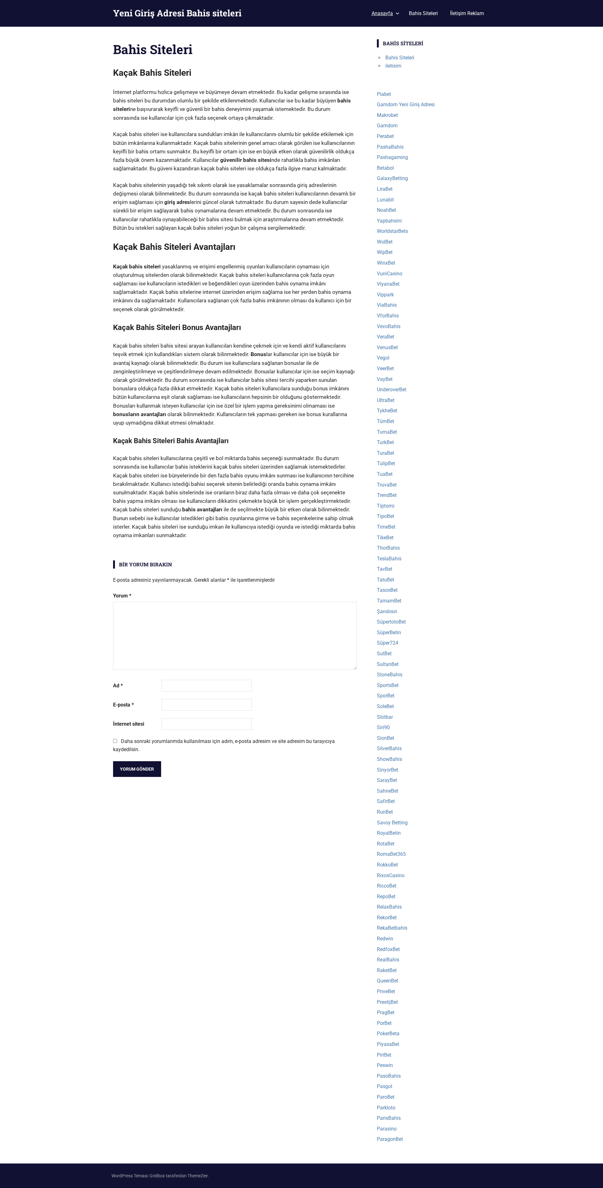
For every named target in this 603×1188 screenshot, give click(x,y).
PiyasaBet (388, 1044)
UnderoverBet (391, 390)
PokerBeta (388, 1034)
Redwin (385, 939)
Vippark (385, 295)
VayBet (385, 379)
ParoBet (385, 1097)
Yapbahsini (389, 221)
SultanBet (388, 664)
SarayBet (387, 780)
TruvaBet (387, 485)
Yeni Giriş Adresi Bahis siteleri (177, 13)
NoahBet (386, 210)
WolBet (385, 242)
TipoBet (385, 516)
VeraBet (385, 337)
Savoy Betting (392, 823)
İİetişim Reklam (467, 13)
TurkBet (385, 442)
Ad (118, 686)
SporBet (385, 696)
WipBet (385, 252)
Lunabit (385, 200)
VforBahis (388, 316)
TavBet (384, 569)
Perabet (385, 136)
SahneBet (387, 791)
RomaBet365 (391, 854)
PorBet (384, 1023)
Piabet (384, 94)
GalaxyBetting (392, 178)
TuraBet (385, 453)
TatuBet (385, 580)
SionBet (385, 738)
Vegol (383, 358)
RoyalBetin (389, 833)
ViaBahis (387, 305)
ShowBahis (389, 759)
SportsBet (388, 685)
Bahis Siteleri (423, 13)
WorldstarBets (392, 231)
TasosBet (387, 590)
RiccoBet (386, 886)
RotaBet (385, 844)
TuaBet (385, 474)
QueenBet (387, 981)
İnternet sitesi (128, 724)
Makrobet (387, 115)
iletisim (393, 66)
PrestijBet (387, 1002)
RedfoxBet (388, 949)
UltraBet (385, 400)
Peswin (385, 1065)
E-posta (123, 705)
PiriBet (384, 1055)
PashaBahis (390, 147)
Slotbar (385, 717)
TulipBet (386, 463)
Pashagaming (392, 157)
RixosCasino (391, 875)
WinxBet (386, 263)
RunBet (385, 812)
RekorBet (387, 918)
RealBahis (388, 960)
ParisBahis (389, 1118)
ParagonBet (390, 1139)
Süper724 (387, 643)
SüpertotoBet (391, 622)
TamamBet (389, 601)
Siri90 (383, 727)
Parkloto (386, 1108)
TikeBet (385, 538)
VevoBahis (388, 326)
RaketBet (387, 970)
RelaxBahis (389, 907)
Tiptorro (385, 506)
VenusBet (387, 347)
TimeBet (386, 527)
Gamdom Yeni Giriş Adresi (406, 104)
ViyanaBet (388, 284)
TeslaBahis (389, 559)
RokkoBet (387, 865)
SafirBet (386, 801)
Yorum (122, 596)
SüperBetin (389, 632)
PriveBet (386, 991)
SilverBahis (389, 748)
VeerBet (385, 368)
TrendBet (387, 495)
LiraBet (385, 189)
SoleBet (385, 706)
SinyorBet (387, 770)
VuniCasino (389, 274)
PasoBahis (389, 1076)
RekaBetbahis (392, 928)
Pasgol (384, 1086)
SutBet (384, 654)
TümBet (385, 421)
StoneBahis (389, 675)
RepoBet (386, 896)
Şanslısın (387, 611)
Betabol (385, 168)
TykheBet (387, 411)
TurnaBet (387, 432)
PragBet (385, 1012)
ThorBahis (388, 548)
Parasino (387, 1129)
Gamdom (387, 126)
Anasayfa (382, 13)
